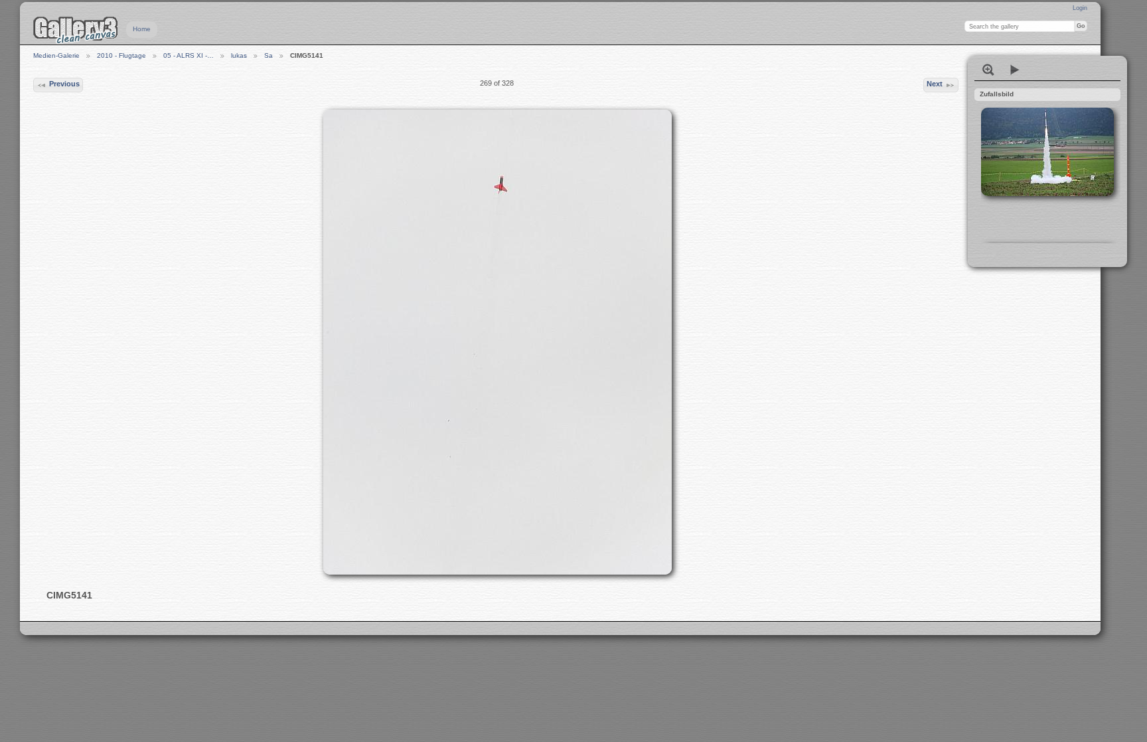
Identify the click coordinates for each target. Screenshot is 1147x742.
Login (1080, 8)
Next (935, 84)
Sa (268, 55)
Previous (64, 84)
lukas (239, 55)
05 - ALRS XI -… (188, 55)
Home (142, 29)
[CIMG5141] (497, 342)
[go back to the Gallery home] (75, 30)
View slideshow (1015, 69)
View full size (988, 69)
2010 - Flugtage (121, 55)
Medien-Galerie (56, 55)
